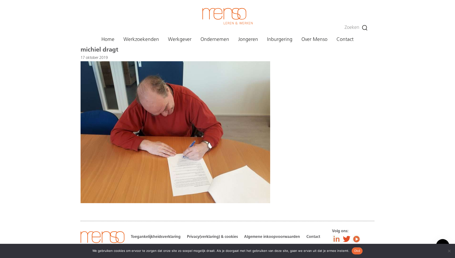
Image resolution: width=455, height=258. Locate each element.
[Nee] (449, 251)
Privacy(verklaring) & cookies (212, 237)
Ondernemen (214, 39)
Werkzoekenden (141, 39)
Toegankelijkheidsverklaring (156, 237)
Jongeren (248, 39)
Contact (345, 39)
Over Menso (314, 39)
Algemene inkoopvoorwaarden (272, 237)
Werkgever (179, 39)
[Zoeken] (364, 28)
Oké (357, 251)
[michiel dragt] (175, 202)
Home (107, 39)
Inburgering (279, 39)
